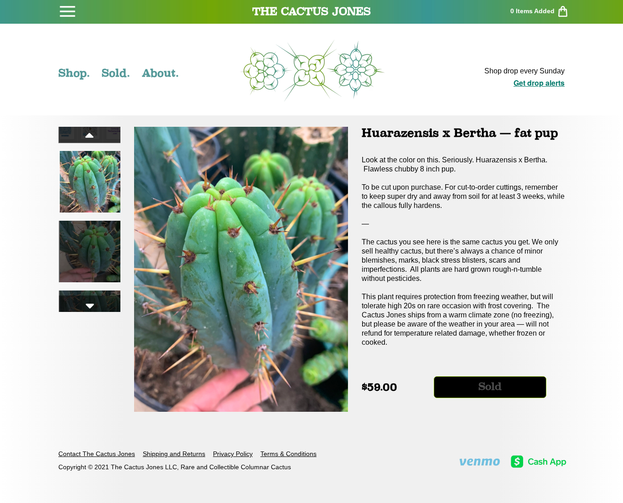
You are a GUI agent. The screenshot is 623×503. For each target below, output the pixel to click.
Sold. (116, 73)
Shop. (74, 73)
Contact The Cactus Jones (96, 453)
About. (160, 73)
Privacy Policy (233, 453)
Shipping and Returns (174, 453)
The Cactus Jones (311, 11)
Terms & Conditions (288, 453)
